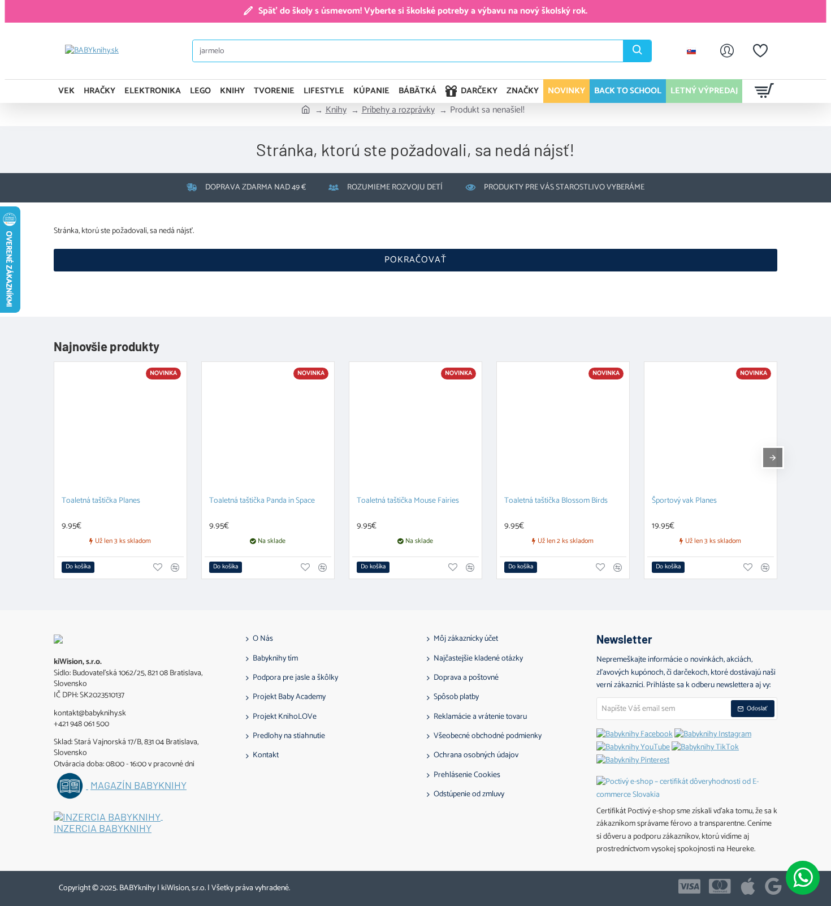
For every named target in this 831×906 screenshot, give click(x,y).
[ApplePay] (747, 886)
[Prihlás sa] (727, 50)
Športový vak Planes (684, 501)
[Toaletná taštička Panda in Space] (268, 428)
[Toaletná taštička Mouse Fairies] (415, 428)
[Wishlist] (760, 51)
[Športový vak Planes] (710, 428)
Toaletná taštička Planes (101, 501)
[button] (78, 567)
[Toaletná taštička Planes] (120, 428)
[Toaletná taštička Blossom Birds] (563, 428)
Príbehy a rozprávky (398, 110)
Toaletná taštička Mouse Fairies (408, 501)
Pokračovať (415, 260)
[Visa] (689, 886)
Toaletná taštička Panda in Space (262, 501)
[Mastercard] (720, 886)
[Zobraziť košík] (764, 91)
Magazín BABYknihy (138, 785)
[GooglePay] (773, 886)
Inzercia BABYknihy (103, 828)
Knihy (336, 110)
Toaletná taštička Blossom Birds (556, 501)
